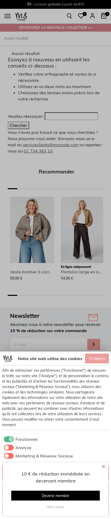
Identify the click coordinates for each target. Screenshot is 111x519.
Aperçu (99, 358)
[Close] (104, 466)
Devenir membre (55, 495)
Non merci (55, 507)
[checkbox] (19, 439)
